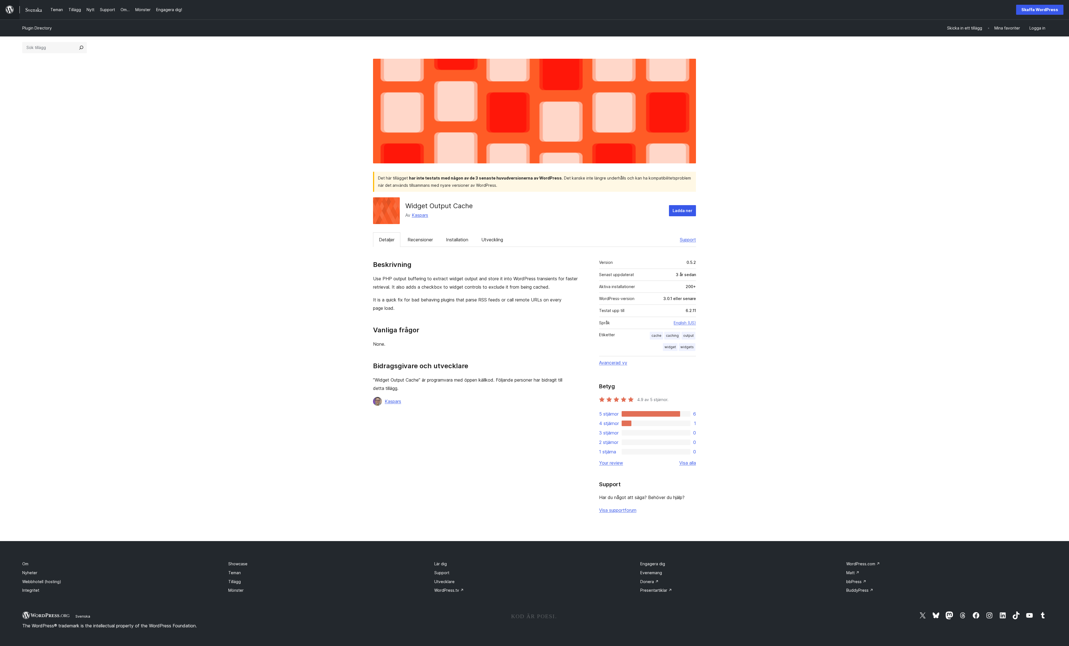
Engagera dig (652, 563)
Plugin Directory (37, 28)
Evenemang (651, 572)
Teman (234, 572)
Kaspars (420, 215)
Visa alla (687, 463)
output (688, 335)
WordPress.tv (449, 590)
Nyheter (29, 572)
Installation (457, 239)
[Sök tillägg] (81, 47)
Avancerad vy (613, 362)
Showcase (237, 563)
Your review (611, 463)
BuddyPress (859, 590)
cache (656, 335)
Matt (852, 572)
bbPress (856, 581)
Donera (649, 581)
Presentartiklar (656, 590)
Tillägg (234, 581)
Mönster (236, 590)
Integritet (30, 590)
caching (672, 335)
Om (25, 563)
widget (670, 347)
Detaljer (386, 239)
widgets (687, 347)
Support (688, 239)
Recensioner (420, 239)
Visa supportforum (617, 510)
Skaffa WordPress (1039, 9)
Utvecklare (444, 581)
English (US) (685, 322)
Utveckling (492, 239)
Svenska (82, 616)
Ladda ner (682, 210)
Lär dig (440, 563)
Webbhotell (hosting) (41, 581)
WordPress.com (863, 563)
